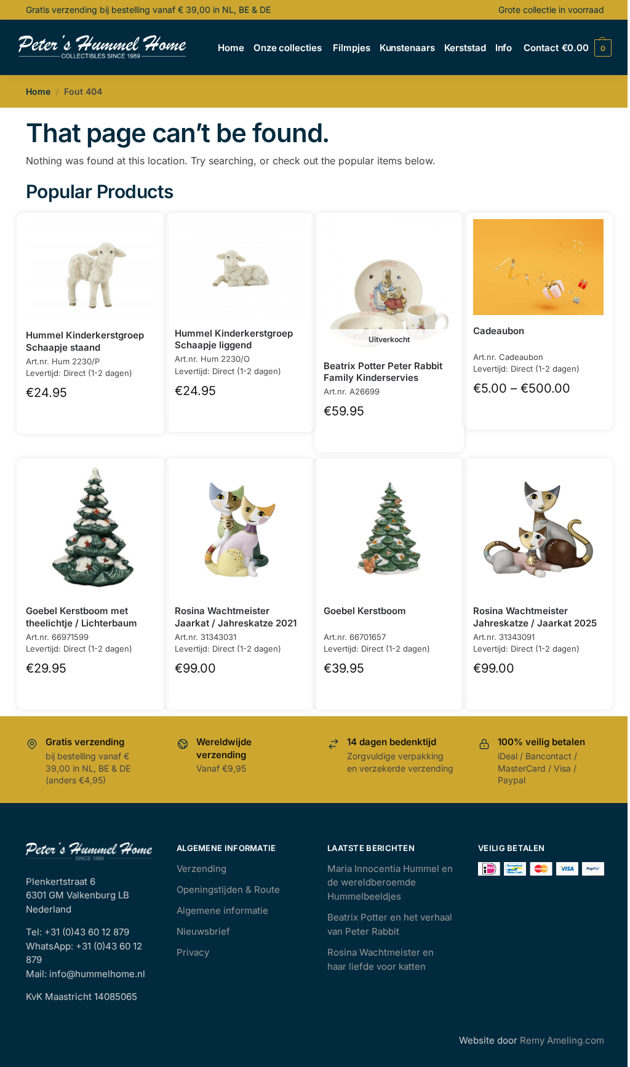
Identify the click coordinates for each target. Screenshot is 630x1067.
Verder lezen (389, 433)
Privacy (193, 952)
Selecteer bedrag (538, 411)
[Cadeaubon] (538, 267)
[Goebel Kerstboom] (389, 530)
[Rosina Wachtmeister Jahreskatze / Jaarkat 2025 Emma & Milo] (538, 530)
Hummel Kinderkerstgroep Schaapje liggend (234, 339)
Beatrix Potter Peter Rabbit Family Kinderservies (383, 372)
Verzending (201, 868)
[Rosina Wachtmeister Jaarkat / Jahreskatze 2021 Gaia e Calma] (240, 530)
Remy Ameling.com (562, 1040)
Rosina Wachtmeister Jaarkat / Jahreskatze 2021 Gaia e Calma (236, 623)
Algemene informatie (222, 910)
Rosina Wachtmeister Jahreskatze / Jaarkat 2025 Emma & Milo (535, 623)
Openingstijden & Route (228, 889)
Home (38, 91)
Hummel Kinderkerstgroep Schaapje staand (85, 341)
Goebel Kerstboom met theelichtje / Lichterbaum (81, 617)
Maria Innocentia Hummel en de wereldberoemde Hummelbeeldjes (390, 882)
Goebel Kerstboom (365, 611)
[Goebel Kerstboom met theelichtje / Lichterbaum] (91, 530)
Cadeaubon (498, 331)
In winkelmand (91, 415)
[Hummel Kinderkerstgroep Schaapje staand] (91, 269)
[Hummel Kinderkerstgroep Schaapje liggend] (240, 268)
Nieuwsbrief (203, 931)
